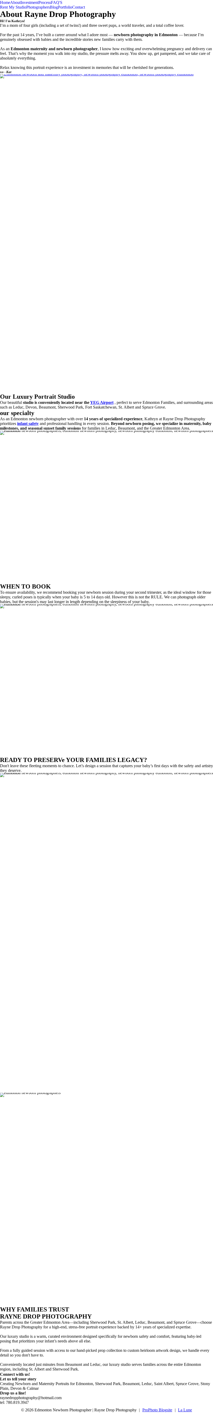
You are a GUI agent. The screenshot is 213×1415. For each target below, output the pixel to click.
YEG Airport (102, 402)
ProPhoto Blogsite (157, 1410)
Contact (78, 7)
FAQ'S (56, 2)
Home (5, 2)
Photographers (38, 7)
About (15, 2)
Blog (54, 7)
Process (44, 2)
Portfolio (65, 7)
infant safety (28, 423)
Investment (29, 2)
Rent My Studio (13, 7)
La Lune (185, 1410)
